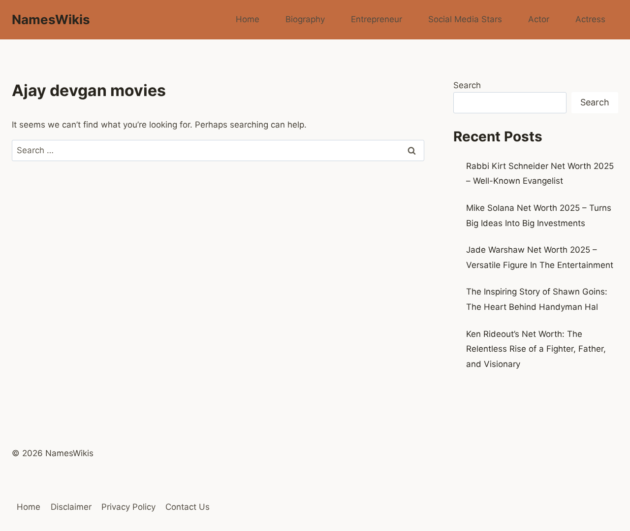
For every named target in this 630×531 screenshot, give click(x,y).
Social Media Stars (465, 19)
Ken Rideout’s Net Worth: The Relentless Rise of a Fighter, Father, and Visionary (536, 349)
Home (247, 19)
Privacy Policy (128, 507)
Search (467, 85)
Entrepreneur (376, 19)
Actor (538, 19)
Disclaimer (71, 507)
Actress (590, 19)
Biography (305, 19)
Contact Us (187, 507)
